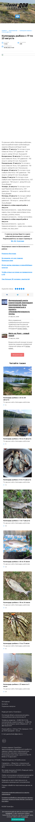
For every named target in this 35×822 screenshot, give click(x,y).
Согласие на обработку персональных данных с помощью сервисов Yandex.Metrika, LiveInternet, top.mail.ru (17, 799)
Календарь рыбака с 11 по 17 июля (16, 643)
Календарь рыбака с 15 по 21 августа (17, 439)
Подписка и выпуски (8, 706)
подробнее (9, 813)
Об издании (6, 701)
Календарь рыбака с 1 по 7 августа (16, 520)
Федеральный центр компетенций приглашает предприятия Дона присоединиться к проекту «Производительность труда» (20, 307)
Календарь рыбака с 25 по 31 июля (16, 561)
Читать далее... (22, 328)
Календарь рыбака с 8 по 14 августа (17, 479)
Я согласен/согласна (18, 819)
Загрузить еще (17, 355)
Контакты (5, 704)
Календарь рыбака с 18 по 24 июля (16, 602)
